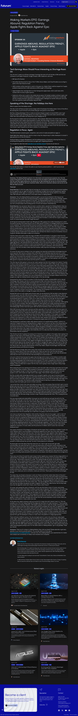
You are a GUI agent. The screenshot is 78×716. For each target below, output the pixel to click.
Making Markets (14, 12)
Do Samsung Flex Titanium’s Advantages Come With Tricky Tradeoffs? (52, 667)
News (20, 593)
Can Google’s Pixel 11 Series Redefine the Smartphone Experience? (52, 632)
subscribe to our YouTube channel (37, 143)
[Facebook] (69, 710)
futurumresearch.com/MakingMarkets (20, 532)
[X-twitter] (62, 710)
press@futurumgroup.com (63, 706)
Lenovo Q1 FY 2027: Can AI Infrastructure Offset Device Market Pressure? (24, 632)
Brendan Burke (17, 605)
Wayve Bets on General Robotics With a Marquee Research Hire (51, 596)
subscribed (13, 168)
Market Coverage (14, 593)
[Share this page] (2, 709)
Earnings (13, 664)
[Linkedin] (59, 710)
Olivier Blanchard (24, 605)
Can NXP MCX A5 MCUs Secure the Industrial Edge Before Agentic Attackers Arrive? (23, 596)
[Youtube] (66, 710)
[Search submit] (76, 2)
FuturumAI (45, 605)
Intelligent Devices (15, 30)
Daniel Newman (24, 15)
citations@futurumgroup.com (64, 703)
